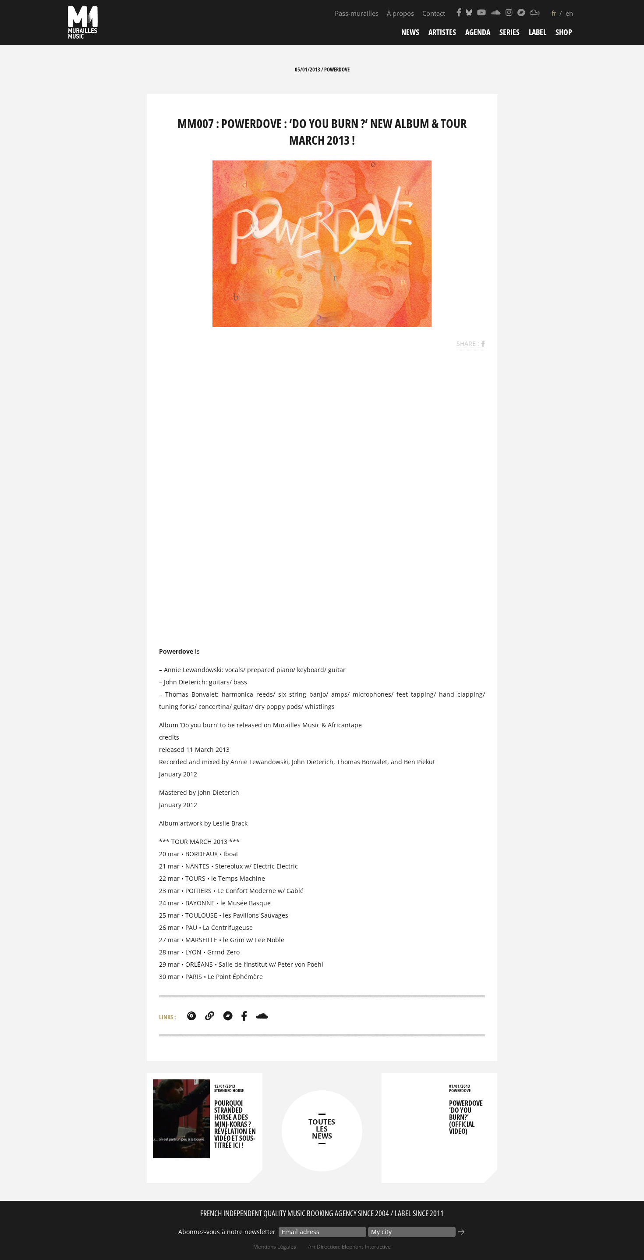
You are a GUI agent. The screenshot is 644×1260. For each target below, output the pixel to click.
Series (509, 32)
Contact (433, 13)
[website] (209, 1016)
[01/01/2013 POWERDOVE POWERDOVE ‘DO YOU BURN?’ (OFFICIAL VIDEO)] (416, 1089)
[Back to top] (619, 1235)
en (569, 13)
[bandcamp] (227, 1016)
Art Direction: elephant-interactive (349, 1246)
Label (537, 32)
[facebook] (244, 1016)
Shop (564, 32)
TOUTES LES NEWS (321, 1129)
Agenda (477, 32)
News (410, 32)
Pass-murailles (357, 13)
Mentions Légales (274, 1246)
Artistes (442, 32)
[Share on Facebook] (483, 343)
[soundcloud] (262, 1016)
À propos (400, 13)
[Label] (191, 1016)
